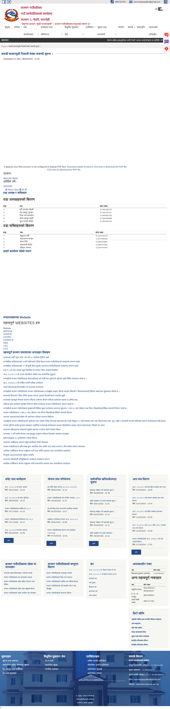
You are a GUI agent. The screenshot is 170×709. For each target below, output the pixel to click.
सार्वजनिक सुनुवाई (95, 669)
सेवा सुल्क (92, 583)
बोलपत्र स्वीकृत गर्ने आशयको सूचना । (102, 490)
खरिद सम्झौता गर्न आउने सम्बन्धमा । (102, 533)
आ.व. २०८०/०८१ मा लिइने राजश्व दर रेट (102, 574)
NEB (5, 343)
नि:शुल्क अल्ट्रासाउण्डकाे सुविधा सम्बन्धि (18, 455)
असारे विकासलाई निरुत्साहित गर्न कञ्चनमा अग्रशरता (23, 387)
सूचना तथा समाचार (10, 178)
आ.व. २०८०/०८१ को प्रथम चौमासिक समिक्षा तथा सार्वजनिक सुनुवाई (29, 374)
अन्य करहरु (93, 595)
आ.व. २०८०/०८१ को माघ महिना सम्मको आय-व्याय (149, 487)
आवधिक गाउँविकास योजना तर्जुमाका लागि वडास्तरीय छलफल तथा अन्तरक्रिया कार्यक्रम (36, 463)
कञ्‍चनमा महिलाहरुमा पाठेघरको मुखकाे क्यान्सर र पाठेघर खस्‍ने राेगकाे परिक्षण (32, 429)
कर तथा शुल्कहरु (9, 673)
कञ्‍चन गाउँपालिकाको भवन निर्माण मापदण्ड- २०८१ (63, 498)
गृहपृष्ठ (7, 27)
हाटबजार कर (93, 591)
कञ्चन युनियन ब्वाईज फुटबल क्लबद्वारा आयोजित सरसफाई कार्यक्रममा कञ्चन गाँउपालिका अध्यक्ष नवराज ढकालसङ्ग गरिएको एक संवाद (54, 425)
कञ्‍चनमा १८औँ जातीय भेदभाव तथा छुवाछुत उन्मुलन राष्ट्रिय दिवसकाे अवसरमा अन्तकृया (36, 434)
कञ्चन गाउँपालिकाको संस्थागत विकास (58, 593)
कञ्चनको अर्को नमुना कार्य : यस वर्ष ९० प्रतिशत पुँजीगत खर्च (26, 357)
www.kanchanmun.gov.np (147, 684)
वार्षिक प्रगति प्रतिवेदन (97, 661)
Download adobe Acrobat (79, 167)
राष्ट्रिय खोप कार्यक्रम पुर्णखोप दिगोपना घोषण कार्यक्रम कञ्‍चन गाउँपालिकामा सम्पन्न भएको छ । (39, 404)
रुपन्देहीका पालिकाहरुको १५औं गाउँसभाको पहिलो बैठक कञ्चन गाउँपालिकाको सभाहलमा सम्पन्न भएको (41, 361)
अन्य (8, 540)
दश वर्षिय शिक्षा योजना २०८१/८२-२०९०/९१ (62, 487)
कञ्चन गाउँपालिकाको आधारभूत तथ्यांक (59, 573)
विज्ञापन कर (93, 587)
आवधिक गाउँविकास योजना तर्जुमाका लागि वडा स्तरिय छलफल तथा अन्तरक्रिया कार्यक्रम (37, 451)
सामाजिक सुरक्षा (51, 665)
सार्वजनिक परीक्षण (95, 673)
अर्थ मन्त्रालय (136, 623)
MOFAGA (7, 331)
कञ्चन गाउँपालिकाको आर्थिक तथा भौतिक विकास (62, 581)
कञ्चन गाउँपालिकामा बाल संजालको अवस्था (18, 577)
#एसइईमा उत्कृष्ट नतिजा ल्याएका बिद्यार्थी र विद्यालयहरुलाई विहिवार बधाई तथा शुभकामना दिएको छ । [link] (82, 391)
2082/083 (7, 186)
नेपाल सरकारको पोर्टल (138, 632)
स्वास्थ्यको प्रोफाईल (153, 31)
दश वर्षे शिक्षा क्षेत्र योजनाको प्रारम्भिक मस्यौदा (62, 508)
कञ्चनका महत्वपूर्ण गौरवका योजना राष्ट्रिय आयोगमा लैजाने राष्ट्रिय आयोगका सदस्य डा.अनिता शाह (40, 400)
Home (3, 46)
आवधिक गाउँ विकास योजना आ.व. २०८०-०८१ (62, 519)
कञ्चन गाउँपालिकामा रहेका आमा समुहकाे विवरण (19, 589)
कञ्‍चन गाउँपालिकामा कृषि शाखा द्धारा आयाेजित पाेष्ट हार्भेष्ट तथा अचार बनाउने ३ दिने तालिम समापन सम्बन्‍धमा (44, 446)
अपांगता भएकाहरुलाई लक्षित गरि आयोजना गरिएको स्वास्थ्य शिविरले (28, 417)
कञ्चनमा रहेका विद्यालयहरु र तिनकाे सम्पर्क (18, 573)
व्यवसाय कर (93, 578)
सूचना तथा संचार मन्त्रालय (140, 636)
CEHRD (7, 337)
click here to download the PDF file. (110, 167)
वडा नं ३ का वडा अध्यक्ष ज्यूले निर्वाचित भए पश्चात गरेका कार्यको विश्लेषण (31, 370)
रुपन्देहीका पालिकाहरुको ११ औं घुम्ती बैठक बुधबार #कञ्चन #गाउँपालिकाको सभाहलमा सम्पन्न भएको (41, 366)
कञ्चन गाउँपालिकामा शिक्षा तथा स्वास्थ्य (59, 577)
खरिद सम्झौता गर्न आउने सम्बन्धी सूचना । (103, 501)
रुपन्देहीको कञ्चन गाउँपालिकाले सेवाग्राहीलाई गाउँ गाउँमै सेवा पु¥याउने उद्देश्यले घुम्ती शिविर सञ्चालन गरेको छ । (45, 378)
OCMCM (7, 334)
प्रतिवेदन (90, 27)
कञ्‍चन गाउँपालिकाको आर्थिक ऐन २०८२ (18, 508)
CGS (5, 349)
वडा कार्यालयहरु (28, 31)
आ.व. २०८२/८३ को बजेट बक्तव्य (16, 530)
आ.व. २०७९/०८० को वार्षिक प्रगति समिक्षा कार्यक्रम (23, 383)
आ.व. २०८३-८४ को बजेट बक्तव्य (16, 487)
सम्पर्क (130, 27)
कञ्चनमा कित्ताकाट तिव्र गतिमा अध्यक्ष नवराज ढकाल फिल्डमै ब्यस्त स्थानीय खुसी (34, 395)
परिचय (17, 27)
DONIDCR (8, 340)
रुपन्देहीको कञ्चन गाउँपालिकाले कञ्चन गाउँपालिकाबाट (24, 391)
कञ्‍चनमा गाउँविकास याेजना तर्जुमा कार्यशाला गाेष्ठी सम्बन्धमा (25, 442)
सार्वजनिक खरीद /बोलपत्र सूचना (16, 665)
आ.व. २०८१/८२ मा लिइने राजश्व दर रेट (102, 570)
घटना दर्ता (49, 661)
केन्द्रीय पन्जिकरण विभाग (139, 640)
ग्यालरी (121, 27)
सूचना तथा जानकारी (102, 31)
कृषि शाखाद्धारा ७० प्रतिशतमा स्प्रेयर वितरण (20, 438)
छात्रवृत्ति (141, 27)
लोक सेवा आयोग (136, 628)
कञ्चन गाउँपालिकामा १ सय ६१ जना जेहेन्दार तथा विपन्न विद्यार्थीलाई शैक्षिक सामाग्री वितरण (37, 412)
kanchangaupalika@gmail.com (147, 679)
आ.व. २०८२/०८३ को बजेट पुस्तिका (17, 498)
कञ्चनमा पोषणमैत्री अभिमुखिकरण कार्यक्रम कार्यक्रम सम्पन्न (26, 459)
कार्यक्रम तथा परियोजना (46, 31)
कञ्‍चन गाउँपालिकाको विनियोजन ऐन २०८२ (19, 519)
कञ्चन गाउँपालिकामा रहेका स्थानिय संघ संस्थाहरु (20, 593)
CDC (5, 346)
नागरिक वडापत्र (51, 669)
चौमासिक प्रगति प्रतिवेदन (98, 665)
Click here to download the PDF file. (64, 170)
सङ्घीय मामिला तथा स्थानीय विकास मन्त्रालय (146, 619)
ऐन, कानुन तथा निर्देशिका (13, 669)
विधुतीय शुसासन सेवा (71, 31)
